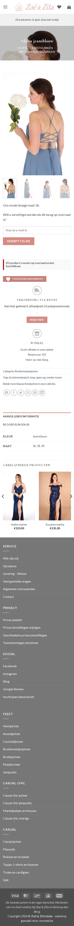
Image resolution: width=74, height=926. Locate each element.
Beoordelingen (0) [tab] (16, 424)
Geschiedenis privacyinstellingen (25, 635)
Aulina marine (19, 524)
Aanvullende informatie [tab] (21, 416)
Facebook (10, 666)
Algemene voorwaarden (19, 589)
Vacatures (10, 566)
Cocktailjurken (13, 741)
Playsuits (9, 849)
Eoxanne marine (55, 524)
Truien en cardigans (16, 872)
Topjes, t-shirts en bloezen (20, 864)
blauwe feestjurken (27, 383)
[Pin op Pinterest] (35, 392)
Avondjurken (11, 734)
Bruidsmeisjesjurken (37, 51)
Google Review (13, 689)
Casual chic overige (16, 818)
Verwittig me (19, 241)
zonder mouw (54, 377)
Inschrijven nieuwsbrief (18, 697)
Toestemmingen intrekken (20, 643)
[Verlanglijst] (59, 7)
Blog (6, 681)
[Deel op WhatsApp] (6, 392)
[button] (5, 7)
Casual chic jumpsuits (17, 803)
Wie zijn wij (10, 558)
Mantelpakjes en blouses (20, 811)
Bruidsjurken (11, 757)
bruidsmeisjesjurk (19, 377)
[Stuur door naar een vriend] (28, 392)
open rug (41, 377)
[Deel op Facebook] (13, 392)
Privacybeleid (12, 620)
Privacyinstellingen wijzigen (21, 627)
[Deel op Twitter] (21, 392)
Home (23, 48)
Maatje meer (11, 764)
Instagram (10, 674)
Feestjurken (42, 48)
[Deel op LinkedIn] (42, 392)
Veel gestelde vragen (17, 581)
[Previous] (9, 123)
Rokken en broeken (16, 857)
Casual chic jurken (15, 795)
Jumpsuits (10, 772)
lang (32, 377)
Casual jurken (12, 841)
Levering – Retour (15, 573)
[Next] (64, 123)
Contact (8, 596)
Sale (5, 880)
